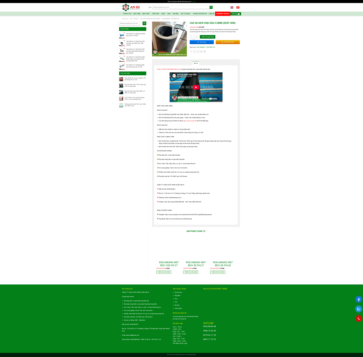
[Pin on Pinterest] (201, 51)
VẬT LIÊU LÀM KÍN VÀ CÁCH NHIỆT (150, 18)
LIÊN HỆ (211, 14)
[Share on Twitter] (194, 51)
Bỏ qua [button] (193, 1)
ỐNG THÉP (146, 14)
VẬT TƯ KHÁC (185, 14)
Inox (176, 299)
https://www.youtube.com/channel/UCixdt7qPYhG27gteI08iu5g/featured (188, 214)
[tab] (195, 63)
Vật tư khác (178, 308)
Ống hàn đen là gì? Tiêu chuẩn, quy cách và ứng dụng (135, 85)
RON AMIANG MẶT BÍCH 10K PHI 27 (169, 264)
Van (176, 302)
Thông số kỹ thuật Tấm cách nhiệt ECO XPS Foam (135, 105)
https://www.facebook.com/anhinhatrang (179, 219)
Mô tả (196, 63)
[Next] (235, 256)
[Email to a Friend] (198, 51)
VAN (168, 14)
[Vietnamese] (238, 7)
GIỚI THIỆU (136, 14)
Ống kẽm (177, 295)
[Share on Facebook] (191, 51)
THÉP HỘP (155, 14)
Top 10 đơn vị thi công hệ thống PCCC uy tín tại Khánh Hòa (134, 98)
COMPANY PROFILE (222, 14)
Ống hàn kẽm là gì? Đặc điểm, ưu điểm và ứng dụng (135, 92)
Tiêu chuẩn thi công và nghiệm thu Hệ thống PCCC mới (135, 79)
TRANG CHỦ (127, 14)
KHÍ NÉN (175, 14)
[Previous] (156, 256)
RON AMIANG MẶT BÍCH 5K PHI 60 (223, 264)
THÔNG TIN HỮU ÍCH (200, 14)
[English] (232, 7)
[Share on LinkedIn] (204, 51)
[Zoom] (154, 54)
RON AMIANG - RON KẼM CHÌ (170, 18)
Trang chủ (125, 18)
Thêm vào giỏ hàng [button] (163, 272)
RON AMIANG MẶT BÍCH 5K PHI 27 (196, 264)
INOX (163, 14)
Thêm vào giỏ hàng (208, 37)
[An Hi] (133, 7)
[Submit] (211, 7)
